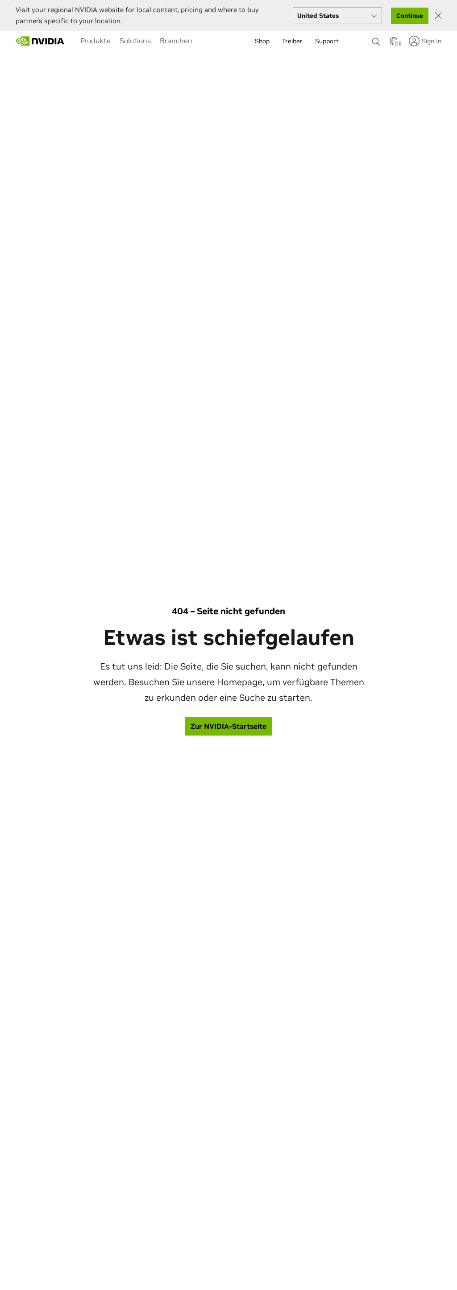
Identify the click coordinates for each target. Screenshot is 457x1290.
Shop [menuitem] (262, 41)
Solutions (135, 40)
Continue (409, 16)
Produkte (95, 40)
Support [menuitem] (327, 41)
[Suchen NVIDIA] (376, 39)
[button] (393, 43)
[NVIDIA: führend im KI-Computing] (40, 41)
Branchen (176, 40)
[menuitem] (95, 40)
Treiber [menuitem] (292, 41)
